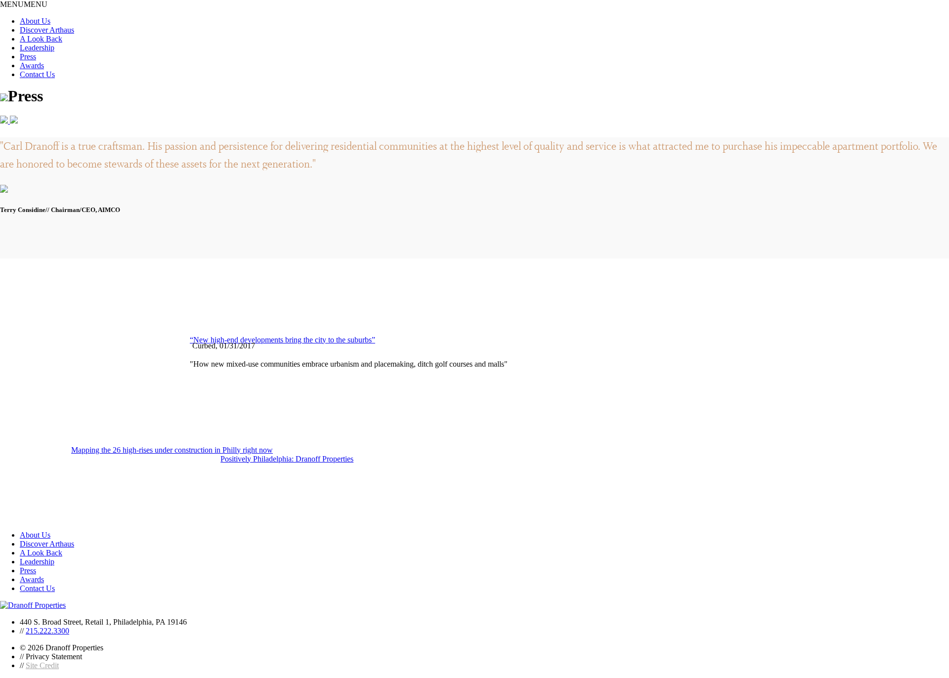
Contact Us (37, 74)
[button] (23, 4)
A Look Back (41, 39)
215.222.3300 (47, 631)
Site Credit (42, 665)
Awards (32, 65)
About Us (35, 21)
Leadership (37, 47)
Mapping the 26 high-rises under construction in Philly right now (172, 450)
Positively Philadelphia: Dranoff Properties (286, 459)
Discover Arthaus (47, 30)
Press (28, 56)
